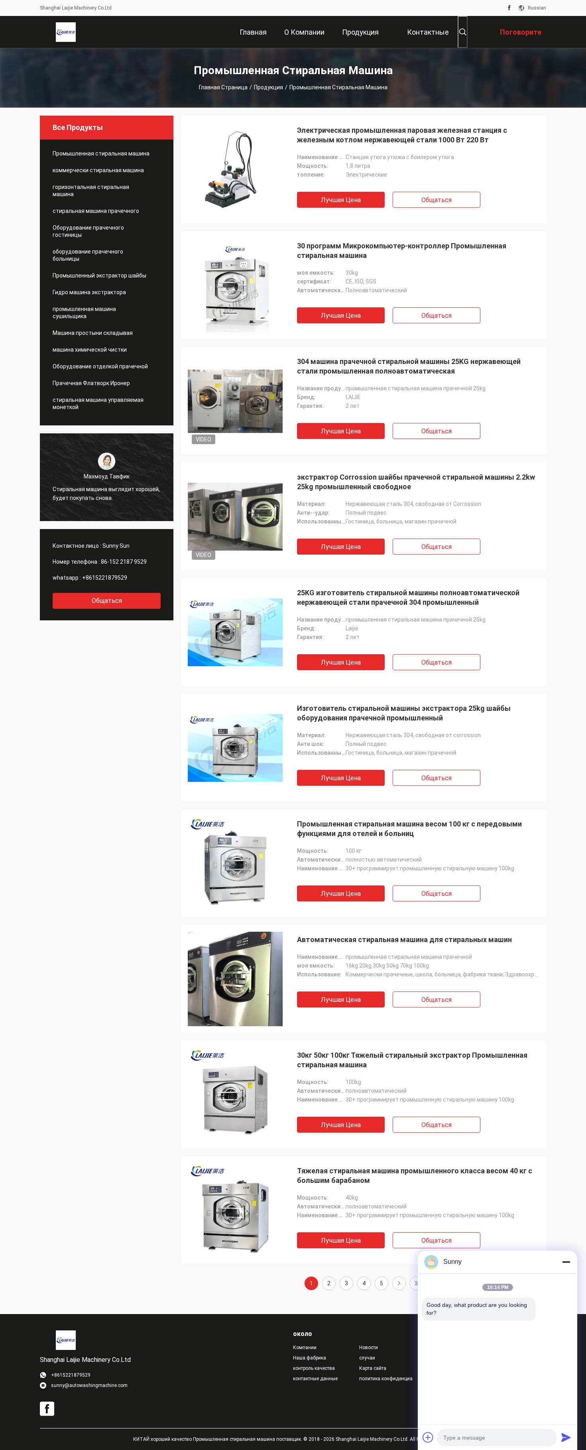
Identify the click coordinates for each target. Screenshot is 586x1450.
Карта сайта (372, 1368)
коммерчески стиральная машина (98, 170)
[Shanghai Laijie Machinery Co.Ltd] (66, 32)
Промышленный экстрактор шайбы (99, 275)
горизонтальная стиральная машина (91, 190)
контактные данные (315, 1378)
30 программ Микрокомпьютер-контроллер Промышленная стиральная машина (401, 251)
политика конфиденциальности (386, 1378)
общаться (107, 600)
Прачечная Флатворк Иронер (91, 383)
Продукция (268, 87)
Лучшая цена (341, 200)
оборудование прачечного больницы (88, 255)
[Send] (566, 1437)
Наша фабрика (309, 1358)
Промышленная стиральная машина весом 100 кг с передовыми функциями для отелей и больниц (409, 829)
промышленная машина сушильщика (84, 312)
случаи (367, 1358)
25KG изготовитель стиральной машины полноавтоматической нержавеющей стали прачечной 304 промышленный (408, 597)
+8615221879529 (104, 577)
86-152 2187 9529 (124, 562)
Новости (368, 1347)
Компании (305, 1347)
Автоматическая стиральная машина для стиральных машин (404, 939)
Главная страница (223, 87)
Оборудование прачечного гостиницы (88, 231)
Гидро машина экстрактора (89, 292)
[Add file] (428, 1437)
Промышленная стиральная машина (101, 153)
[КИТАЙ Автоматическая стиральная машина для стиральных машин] (235, 979)
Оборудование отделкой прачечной (100, 366)
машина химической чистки (90, 349)
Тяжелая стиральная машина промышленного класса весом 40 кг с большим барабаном (414, 1175)
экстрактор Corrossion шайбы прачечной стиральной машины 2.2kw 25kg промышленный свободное (416, 482)
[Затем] (399, 1283)
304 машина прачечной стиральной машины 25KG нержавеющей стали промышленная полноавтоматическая (409, 366)
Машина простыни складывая (93, 333)
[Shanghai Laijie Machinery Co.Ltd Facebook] (509, 8)
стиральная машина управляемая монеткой (98, 403)
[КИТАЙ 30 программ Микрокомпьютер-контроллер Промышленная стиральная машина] (235, 285)
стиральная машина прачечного (96, 211)
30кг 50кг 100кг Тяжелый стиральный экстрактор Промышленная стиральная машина (412, 1060)
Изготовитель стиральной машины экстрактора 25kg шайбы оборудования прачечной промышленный (404, 713)
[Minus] (566, 1262)
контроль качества (314, 1368)
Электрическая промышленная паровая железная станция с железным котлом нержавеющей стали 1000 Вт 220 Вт (402, 135)
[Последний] (416, 1283)
